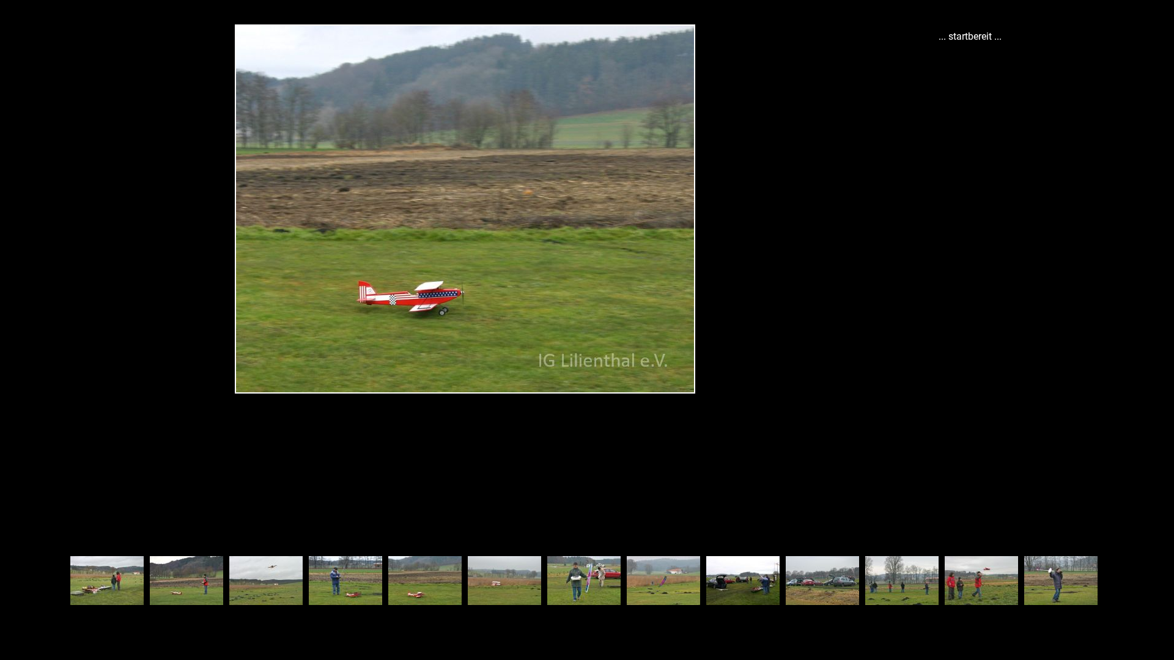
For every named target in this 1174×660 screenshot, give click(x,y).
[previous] (21, 311)
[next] (908, 311)
